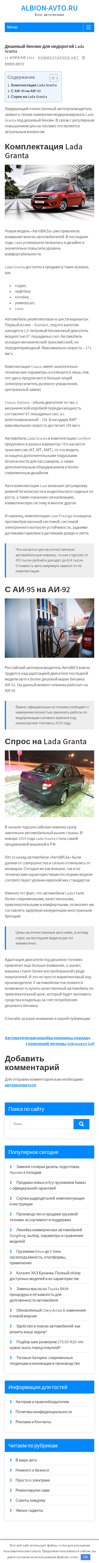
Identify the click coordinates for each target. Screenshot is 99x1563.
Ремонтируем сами (33, 1490)
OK (85, 1557)
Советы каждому (30, 1500)
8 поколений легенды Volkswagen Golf (59, 1043)
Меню (12, 27)
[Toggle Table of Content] (51, 78)
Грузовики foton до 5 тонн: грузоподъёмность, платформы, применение (38, 1257)
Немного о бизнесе (32, 1470)
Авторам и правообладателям (42, 1401)
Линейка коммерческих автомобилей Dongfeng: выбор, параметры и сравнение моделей (46, 1235)
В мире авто (26, 1460)
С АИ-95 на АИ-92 (26, 90)
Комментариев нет (58, 58)
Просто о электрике (33, 1480)
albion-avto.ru (49, 8)
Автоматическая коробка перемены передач (47, 1037)
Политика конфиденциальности (44, 1411)
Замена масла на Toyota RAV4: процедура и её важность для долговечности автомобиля (39, 1294)
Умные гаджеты (29, 1510)
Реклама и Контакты (33, 1421)
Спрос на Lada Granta (29, 96)
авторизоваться (20, 1085)
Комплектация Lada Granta (34, 85)
